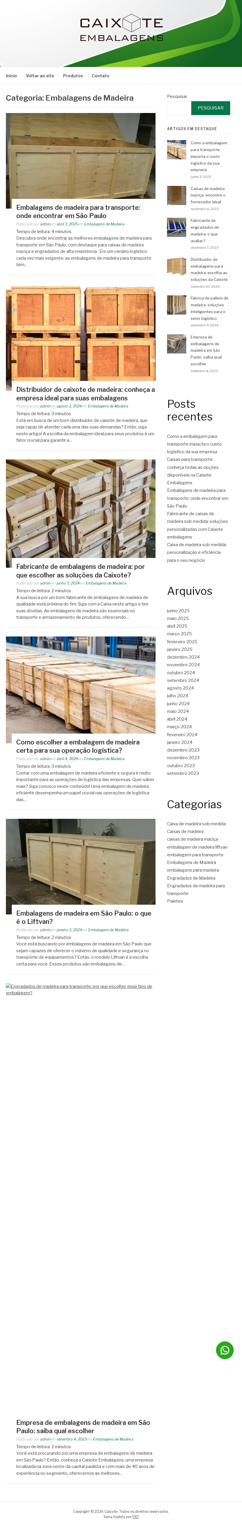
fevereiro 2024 (182, 734)
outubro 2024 (181, 672)
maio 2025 (178, 618)
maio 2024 (178, 711)
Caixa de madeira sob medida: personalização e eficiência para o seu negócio (197, 552)
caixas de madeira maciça (192, 839)
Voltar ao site (40, 75)
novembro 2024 (183, 664)
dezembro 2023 (183, 750)
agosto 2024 (180, 688)
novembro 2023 (183, 757)
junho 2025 (178, 610)
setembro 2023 (183, 773)
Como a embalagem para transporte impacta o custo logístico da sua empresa (209, 156)
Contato (100, 75)
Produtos (73, 75)
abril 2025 (177, 626)
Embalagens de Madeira (104, 224)
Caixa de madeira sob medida (196, 823)
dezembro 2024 (183, 657)
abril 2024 (177, 719)
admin (45, 224)
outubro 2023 (181, 765)
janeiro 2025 (179, 649)
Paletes (175, 901)
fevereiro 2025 (182, 641)
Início (11, 75)
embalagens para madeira (193, 870)
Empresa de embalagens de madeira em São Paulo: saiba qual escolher (206, 350)
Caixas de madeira (185, 831)
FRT (136, 1517)
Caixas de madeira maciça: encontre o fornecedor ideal (208, 195)
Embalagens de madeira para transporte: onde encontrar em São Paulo (197, 498)
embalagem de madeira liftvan (197, 847)
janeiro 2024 (179, 742)
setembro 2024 (183, 680)
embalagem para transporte (195, 854)
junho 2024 (178, 703)
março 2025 (179, 633)
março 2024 (179, 726)
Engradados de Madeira (191, 878)
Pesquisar (177, 96)
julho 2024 (177, 695)
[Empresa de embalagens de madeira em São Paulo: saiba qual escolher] (81, 993)
